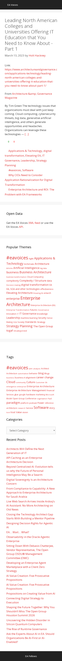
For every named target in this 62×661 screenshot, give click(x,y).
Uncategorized (20, 330)
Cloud (10, 382)
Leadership (28, 160)
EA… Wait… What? (17, 532)
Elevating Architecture (19, 293)
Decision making (13, 285)
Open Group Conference (24, 398)
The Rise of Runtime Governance (26, 629)
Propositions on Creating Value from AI (30, 593)
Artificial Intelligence (26, 268)
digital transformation (35, 284)
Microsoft (50, 394)
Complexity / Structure (33, 280)
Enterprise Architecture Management (26, 390)
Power (40, 402)
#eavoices (14, 170)
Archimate (29, 264)
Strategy (41, 322)
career (40, 377)
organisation (42, 399)
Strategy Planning (19, 326)
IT (18, 314)
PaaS (50, 398)
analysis (36, 368)
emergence (11, 386)
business (12, 272)
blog (41, 373)
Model (9, 398)
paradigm (13, 402)
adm (31, 368)
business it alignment (25, 377)
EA (50, 284)
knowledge (42, 313)
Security (42, 317)
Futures (33, 309)
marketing (40, 394)
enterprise (13, 298)
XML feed (34, 223)
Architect (45, 368)
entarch (47, 293)
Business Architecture (35, 272)
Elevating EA (33, 155)
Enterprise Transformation (17, 310)
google (22, 394)
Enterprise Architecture (40, 386)
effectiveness (46, 289)
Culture (30, 382)
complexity (12, 280)
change (49, 377)
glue (16, 394)
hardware (30, 394)
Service (29, 408)
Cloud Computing (35, 277)
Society (20, 322)
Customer (40, 382)
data (49, 280)
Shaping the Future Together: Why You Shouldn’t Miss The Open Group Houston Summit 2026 (30, 611)
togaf (9, 330)
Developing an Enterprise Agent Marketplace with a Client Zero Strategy (26, 567)
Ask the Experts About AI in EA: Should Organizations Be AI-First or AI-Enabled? (30, 638)
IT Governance (27, 313)
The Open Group (43, 326)
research (21, 408)
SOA (15, 322)
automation (23, 373)
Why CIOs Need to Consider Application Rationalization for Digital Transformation (28, 180)
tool (8, 412)
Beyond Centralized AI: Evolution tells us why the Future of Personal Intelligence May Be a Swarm (29, 471)
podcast (33, 403)
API (21, 227)
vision (25, 412)
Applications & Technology (25, 151)
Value (19, 412)
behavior (33, 373)
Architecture (42, 264)
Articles (9, 268)
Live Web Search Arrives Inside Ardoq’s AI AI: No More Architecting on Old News (30, 505)
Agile (31, 258)
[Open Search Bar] (57, 5)
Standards (30, 321)
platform (25, 403)
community (21, 382)
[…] (27, 134)
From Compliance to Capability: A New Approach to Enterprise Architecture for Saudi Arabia (30, 492)
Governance (43, 310)
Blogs (47, 373)
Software (27, 170)
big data (43, 268)
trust (13, 412)
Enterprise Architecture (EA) (43, 305)
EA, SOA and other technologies (23, 288)
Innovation (11, 313)
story (52, 407)
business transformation (16, 277)
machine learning (29, 317)
